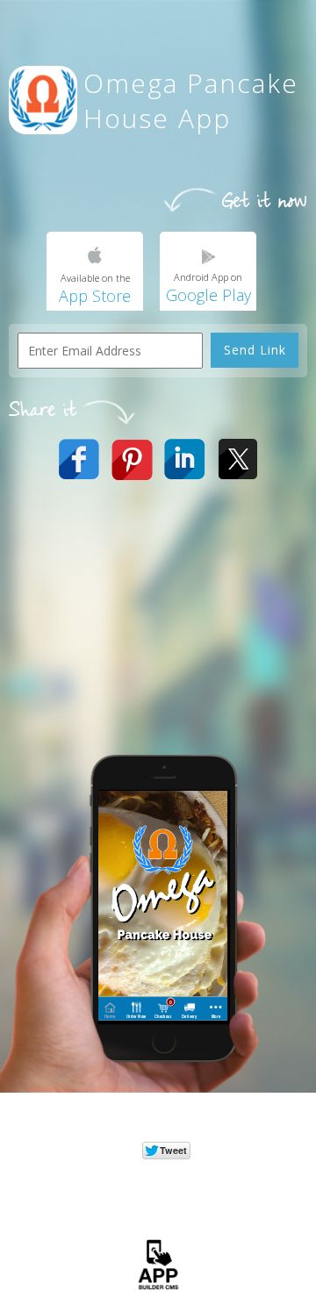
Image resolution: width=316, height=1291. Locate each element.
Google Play (208, 294)
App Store (95, 295)
